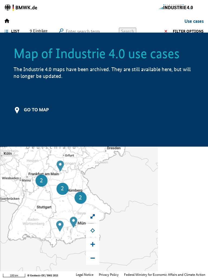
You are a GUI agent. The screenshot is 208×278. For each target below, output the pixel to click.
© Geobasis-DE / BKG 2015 (42, 275)
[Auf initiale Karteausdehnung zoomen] (92, 216)
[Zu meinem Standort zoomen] (92, 230)
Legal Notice (84, 275)
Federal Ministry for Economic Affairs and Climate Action (164, 275)
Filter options (188, 31)
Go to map (36, 109)
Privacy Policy (109, 275)
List (15, 31)
